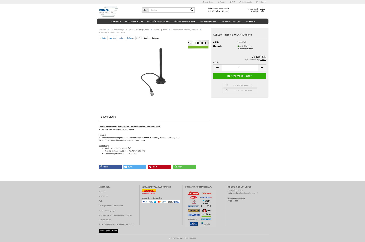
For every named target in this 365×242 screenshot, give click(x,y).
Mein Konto (208, 2)
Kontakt (102, 191)
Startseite (115, 21)
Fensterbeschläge (134, 21)
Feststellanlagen (208, 21)
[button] (232, 2)
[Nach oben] (357, 237)
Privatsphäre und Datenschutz (111, 206)
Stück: (215, 62)
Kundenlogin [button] (246, 2)
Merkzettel (262, 2)
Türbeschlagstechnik (184, 21)
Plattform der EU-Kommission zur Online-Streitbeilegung (115, 217)
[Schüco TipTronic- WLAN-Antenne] (154, 72)
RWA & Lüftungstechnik (158, 21)
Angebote (250, 21)
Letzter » (130, 38)
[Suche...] (192, 10)
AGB (100, 201)
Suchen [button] (222, 2)
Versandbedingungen (107, 211)
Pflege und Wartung (231, 21)
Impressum (103, 196)
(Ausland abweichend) (245, 49)
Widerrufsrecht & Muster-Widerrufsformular (116, 224)
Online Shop (174, 238)
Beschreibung (108, 116)
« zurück (112, 38)
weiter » (121, 38)
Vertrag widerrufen (108, 231)
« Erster (103, 38)
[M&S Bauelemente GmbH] (118, 11)
